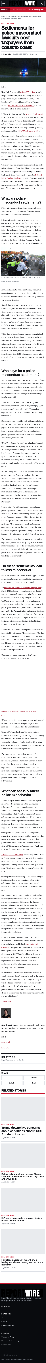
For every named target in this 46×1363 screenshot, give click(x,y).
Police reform (5, 1048)
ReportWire (7, 54)
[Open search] (42, 3)
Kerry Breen (6, 1001)
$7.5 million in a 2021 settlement (21, 105)
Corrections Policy (7, 1337)
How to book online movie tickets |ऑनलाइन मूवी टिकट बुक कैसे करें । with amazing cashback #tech (29, 9)
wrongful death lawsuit (34, 114)
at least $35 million (27, 92)
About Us (4, 1318)
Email (34, 1083)
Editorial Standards (7, 1326)
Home (3, 16)
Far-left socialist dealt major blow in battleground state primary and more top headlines (22, 1262)
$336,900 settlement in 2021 (28, 130)
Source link (5, 1042)
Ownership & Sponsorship (10, 1341)
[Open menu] (3, 3)
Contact (4, 1322)
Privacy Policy (6, 1345)
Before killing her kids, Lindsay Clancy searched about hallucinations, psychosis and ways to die (23, 1176)
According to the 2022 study (12, 854)
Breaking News (11, 16)
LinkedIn (12, 1083)
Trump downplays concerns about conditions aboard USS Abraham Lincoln (21, 1131)
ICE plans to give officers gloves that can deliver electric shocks (22, 1219)
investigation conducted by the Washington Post (22, 587)
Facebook (34, 1077)
